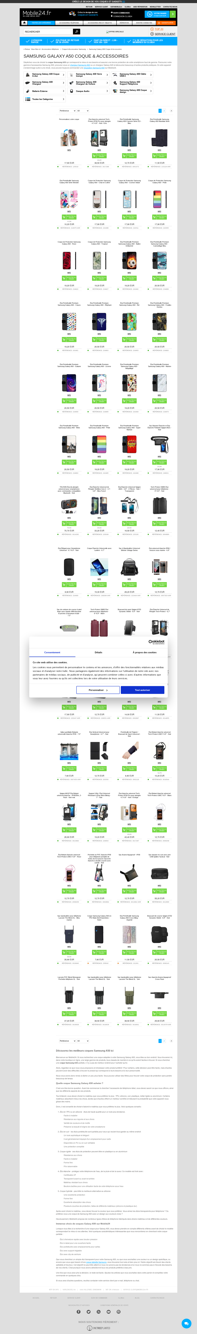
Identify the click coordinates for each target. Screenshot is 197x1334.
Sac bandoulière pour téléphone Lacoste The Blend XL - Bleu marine (69, 918)
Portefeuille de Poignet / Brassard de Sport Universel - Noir (129, 734)
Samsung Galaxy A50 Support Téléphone (130, 83)
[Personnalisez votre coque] (69, 146)
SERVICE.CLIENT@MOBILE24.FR (135, 1290)
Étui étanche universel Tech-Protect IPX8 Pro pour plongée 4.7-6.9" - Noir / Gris (99, 121)
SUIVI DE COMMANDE (99, 1298)
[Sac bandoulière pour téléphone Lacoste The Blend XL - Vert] (129, 1004)
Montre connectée (144, 23)
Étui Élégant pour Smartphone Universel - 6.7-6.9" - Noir (69, 549)
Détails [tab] (98, 652)
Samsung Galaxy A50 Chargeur (42, 83)
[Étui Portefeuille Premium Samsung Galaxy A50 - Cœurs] (69, 330)
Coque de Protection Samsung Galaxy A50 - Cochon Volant (129, 181)
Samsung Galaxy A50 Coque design (133, 91)
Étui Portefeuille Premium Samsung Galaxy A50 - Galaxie (69, 365)
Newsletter (155, 7)
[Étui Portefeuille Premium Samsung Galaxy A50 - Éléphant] (99, 330)
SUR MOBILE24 (116, 7)
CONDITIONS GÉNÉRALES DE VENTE (114, 1305)
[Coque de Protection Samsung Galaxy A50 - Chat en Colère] (99, 207)
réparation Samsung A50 (94, 67)
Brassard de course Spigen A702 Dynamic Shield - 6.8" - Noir (159, 917)
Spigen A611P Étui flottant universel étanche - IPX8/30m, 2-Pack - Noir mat (69, 795)
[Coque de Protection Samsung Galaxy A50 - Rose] (69, 269)
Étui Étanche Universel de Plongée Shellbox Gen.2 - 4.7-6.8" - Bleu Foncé (99, 489)
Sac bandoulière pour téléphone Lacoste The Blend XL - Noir (99, 978)
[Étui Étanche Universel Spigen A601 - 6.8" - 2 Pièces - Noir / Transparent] (129, 514)
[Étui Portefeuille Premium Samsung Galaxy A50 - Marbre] (159, 391)
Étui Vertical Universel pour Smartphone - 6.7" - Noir (99, 733)
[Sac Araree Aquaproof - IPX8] (129, 881)
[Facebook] (78, 1312)
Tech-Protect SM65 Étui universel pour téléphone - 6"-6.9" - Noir (159, 489)
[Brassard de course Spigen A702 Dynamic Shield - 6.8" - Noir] (159, 943)
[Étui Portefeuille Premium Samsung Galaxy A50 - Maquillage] (129, 391)
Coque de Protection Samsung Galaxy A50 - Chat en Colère (99, 181)
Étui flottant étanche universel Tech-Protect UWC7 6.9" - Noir (159, 733)
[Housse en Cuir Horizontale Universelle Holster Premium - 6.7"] (69, 697)
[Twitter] (88, 1312)
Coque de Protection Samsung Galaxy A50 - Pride (159, 181)
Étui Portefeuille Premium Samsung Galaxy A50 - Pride (99, 427)
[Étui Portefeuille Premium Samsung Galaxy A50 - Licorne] (99, 391)
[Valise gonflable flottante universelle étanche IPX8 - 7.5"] (69, 759)
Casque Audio (82, 91)
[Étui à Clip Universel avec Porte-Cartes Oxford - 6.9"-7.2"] (99, 697)
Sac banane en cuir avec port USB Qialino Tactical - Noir (160, 856)
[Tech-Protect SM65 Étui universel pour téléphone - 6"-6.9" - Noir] (159, 514)
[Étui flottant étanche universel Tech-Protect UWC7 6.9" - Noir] (159, 759)
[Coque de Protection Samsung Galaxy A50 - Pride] (159, 207)
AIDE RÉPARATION (140, 7)
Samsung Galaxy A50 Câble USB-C (133, 75)
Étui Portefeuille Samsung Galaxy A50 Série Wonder (69, 181)
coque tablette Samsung (96, 1262)
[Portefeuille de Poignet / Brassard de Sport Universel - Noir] (129, 759)
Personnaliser (96, 690)
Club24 (128, 7)
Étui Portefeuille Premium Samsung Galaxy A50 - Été (129, 304)
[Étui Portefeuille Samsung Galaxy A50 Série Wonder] (69, 207)
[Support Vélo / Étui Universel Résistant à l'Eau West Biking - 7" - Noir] (99, 820)
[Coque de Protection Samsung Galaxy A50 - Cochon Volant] (129, 207)
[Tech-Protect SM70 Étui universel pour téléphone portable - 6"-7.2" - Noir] (159, 697)
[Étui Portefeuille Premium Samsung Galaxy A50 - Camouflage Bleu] (159, 269)
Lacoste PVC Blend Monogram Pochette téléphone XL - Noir (69, 978)
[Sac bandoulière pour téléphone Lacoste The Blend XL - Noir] (99, 1004)
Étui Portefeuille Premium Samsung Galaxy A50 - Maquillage (129, 366)
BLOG (137, 1298)
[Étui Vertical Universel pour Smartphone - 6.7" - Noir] (99, 759)
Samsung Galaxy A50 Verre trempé (89, 75)
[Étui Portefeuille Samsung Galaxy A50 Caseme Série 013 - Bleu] (129, 146)
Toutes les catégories (41, 23)
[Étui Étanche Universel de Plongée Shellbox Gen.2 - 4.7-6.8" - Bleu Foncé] (99, 514)
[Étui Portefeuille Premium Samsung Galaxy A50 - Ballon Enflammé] (129, 269)
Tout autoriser (142, 690)
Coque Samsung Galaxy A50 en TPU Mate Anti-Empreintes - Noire (99, 918)
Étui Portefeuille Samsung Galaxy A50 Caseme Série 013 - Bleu (129, 121)
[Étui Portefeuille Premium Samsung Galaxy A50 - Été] (129, 330)
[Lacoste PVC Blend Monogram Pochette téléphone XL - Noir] (69, 1004)
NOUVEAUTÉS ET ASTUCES (79, 1305)
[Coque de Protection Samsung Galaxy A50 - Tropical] (99, 269)
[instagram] (119, 1312)
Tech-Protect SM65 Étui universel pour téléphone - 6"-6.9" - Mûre (99, 611)
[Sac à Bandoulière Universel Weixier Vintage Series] (129, 575)
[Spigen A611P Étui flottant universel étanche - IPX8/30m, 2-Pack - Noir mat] (69, 820)
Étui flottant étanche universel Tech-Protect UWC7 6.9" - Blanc (159, 794)
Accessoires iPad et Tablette (100, 23)
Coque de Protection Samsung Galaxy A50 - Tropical (99, 243)
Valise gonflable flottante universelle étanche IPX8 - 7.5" (69, 733)
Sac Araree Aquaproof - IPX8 (129, 855)
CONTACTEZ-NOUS (170, 7)
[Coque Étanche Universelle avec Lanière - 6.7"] (99, 575)
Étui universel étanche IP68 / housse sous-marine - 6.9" (159, 549)
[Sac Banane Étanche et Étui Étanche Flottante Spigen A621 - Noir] (159, 452)
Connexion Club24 (122, 16)
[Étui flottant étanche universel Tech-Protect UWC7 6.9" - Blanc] (159, 820)
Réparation (124, 23)
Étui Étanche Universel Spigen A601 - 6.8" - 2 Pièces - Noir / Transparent (129, 489)
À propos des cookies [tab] (145, 652)
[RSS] (99, 1312)
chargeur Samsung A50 (80, 65)
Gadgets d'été (167, 23)
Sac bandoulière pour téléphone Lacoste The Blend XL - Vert (129, 978)
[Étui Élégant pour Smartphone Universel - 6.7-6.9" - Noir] (69, 575)
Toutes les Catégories (42, 99)
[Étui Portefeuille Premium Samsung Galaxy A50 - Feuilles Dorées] (159, 330)
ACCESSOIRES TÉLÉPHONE (69, 23)
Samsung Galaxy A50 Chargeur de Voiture (86, 83)
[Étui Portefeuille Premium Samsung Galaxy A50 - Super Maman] (129, 452)
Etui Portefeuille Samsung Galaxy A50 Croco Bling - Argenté (129, 918)
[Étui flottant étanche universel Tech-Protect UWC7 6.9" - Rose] (69, 881)
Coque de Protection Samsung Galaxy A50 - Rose (69, 243)
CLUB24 (121, 1298)
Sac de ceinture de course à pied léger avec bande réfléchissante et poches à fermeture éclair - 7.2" (69, 612)
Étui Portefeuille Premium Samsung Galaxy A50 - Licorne (99, 365)
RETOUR (89, 7)
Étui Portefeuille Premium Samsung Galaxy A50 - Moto (69, 427)
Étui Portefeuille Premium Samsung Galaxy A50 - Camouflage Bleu (159, 244)
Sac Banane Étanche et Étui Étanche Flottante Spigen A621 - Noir (159, 428)
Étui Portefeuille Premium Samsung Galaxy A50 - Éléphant (99, 304)
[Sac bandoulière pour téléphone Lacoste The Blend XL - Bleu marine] (69, 943)
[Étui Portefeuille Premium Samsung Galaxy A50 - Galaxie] (69, 391)
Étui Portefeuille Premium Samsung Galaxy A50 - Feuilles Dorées (159, 305)
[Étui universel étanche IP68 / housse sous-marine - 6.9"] (159, 575)
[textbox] (51, 31)
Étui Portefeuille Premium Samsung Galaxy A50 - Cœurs (69, 304)
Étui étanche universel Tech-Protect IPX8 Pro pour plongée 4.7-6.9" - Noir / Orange (129, 795)
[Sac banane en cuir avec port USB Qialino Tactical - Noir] (159, 881)
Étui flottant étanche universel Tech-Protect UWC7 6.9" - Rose (69, 856)
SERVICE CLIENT (101, 7)
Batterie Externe (39, 91)
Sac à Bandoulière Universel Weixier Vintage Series (129, 549)
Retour (27, 49)
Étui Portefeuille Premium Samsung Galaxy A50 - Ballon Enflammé (129, 244)
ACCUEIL (36, 1298)
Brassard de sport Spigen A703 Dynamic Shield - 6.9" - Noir (129, 610)
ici (123, 1)
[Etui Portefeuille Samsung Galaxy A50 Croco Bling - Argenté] (129, 943)
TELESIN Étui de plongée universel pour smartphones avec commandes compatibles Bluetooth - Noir (69, 490)
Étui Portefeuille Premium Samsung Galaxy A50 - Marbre (159, 365)
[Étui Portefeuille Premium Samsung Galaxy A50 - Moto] (69, 452)
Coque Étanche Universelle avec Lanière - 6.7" (99, 549)
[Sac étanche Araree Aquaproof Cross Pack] (159, 1004)
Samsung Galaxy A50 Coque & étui (45, 75)
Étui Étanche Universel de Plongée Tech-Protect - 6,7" (159, 610)
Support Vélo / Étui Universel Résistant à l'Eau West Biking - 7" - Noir (99, 795)
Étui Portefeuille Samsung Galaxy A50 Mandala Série (159, 120)
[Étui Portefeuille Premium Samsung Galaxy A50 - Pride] (99, 452)
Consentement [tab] (52, 652)
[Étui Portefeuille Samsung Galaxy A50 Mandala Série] (159, 146)
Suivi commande (121, 12)
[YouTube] (109, 1312)
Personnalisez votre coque (69, 119)
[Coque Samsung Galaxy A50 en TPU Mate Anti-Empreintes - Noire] (99, 943)
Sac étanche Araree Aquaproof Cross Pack (159, 978)
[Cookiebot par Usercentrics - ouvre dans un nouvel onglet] (150, 642)
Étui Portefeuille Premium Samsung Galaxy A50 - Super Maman (129, 428)
